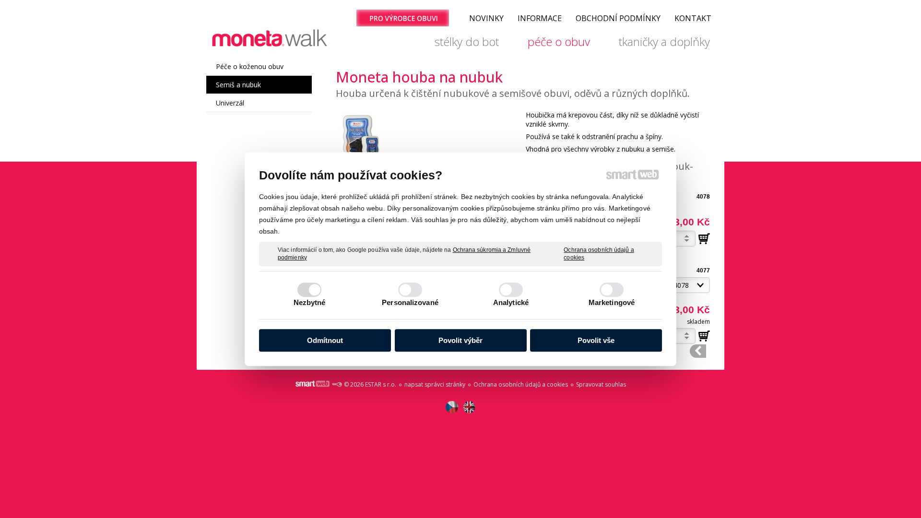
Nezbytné (310, 302)
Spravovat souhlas (601, 384)
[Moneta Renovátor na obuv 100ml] (698, 351)
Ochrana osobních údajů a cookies (599, 254)
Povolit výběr (460, 340)
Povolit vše (596, 340)
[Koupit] (704, 239)
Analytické (511, 302)
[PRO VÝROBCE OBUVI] (402, 18)
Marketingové (612, 302)
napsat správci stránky (434, 384)
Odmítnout (325, 340)
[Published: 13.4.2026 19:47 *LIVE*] (337, 384)
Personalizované (410, 302)
